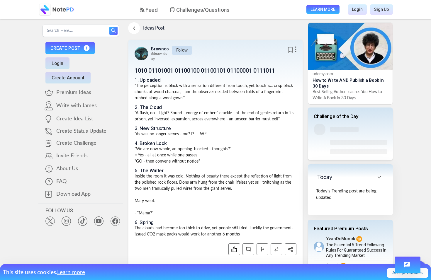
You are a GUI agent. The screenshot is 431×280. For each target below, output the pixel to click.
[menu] (190, 10)
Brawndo (160, 49)
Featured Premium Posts (341, 228)
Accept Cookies (407, 273)
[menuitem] (149, 10)
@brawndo (159, 53)
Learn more (71, 272)
